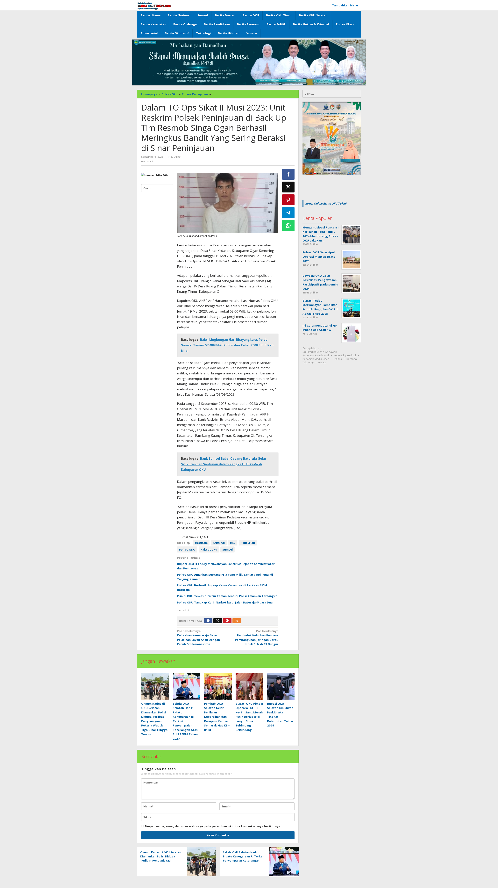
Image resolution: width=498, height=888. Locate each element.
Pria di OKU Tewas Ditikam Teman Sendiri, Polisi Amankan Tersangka (227, 596)
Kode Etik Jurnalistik (345, 355)
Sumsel (227, 549)
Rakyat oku (209, 549)
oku (232, 543)
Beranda (351, 359)
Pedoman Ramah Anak (316, 355)
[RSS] (236, 620)
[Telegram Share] (288, 212)
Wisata (322, 362)
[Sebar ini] (288, 174)
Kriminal (219, 543)
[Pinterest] (227, 620)
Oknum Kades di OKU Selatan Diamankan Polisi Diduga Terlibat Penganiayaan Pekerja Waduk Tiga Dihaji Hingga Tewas (160, 860)
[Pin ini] (288, 199)
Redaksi (337, 359)
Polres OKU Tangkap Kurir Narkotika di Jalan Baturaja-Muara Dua (225, 602)
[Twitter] (217, 620)
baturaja (201, 543)
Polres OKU (187, 549)
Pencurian (248, 543)
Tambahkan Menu (345, 5)
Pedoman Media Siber (315, 359)
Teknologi (308, 362)
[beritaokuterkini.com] (154, 6)
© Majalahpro (310, 348)
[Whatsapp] (288, 225)
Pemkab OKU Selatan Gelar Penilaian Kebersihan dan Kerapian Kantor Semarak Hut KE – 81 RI (217, 717)
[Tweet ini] (288, 187)
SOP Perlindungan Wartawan (319, 352)
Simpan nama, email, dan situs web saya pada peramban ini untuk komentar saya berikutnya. (213, 826)
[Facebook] (208, 620)
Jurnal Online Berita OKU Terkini (326, 203)
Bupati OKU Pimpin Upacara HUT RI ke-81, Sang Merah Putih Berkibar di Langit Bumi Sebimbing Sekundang (249, 717)
